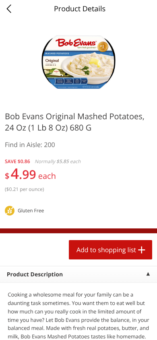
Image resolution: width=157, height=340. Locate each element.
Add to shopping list (106, 249)
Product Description (35, 274)
